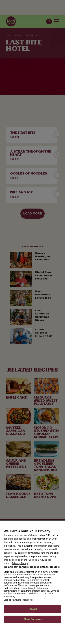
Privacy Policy (20, 563)
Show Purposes (32, 619)
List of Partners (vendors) (18, 599)
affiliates (32, 535)
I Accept (32, 609)
